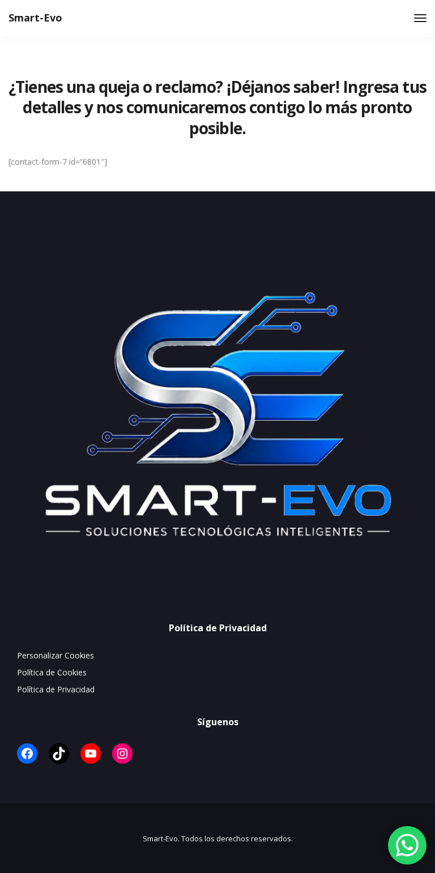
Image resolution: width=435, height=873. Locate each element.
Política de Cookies (52, 672)
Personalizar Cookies (55, 655)
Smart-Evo (35, 17)
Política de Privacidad (56, 689)
